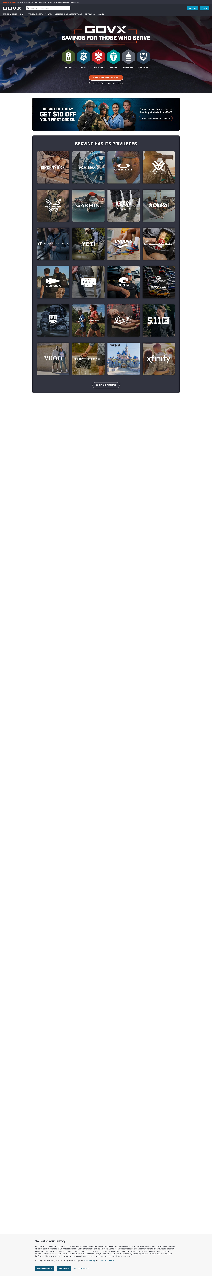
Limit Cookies (64, 1268)
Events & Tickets (35, 14)
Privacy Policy (89, 1260)
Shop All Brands (106, 385)
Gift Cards (90, 14)
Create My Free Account (106, 77)
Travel (49, 14)
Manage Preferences (81, 1268)
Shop (22, 14)
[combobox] (48, 8)
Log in (120, 83)
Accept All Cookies (44, 1268)
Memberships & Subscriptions (68, 14)
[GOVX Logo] (12, 8)
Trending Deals (10, 14)
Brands (101, 14)
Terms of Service (107, 1260)
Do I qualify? (94, 83)
